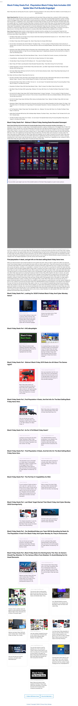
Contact (28, 704)
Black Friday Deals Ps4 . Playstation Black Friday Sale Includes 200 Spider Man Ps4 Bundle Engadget (39, 6)
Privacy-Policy (44, 704)
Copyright (33, 704)
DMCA (38, 704)
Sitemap (49, 704)
